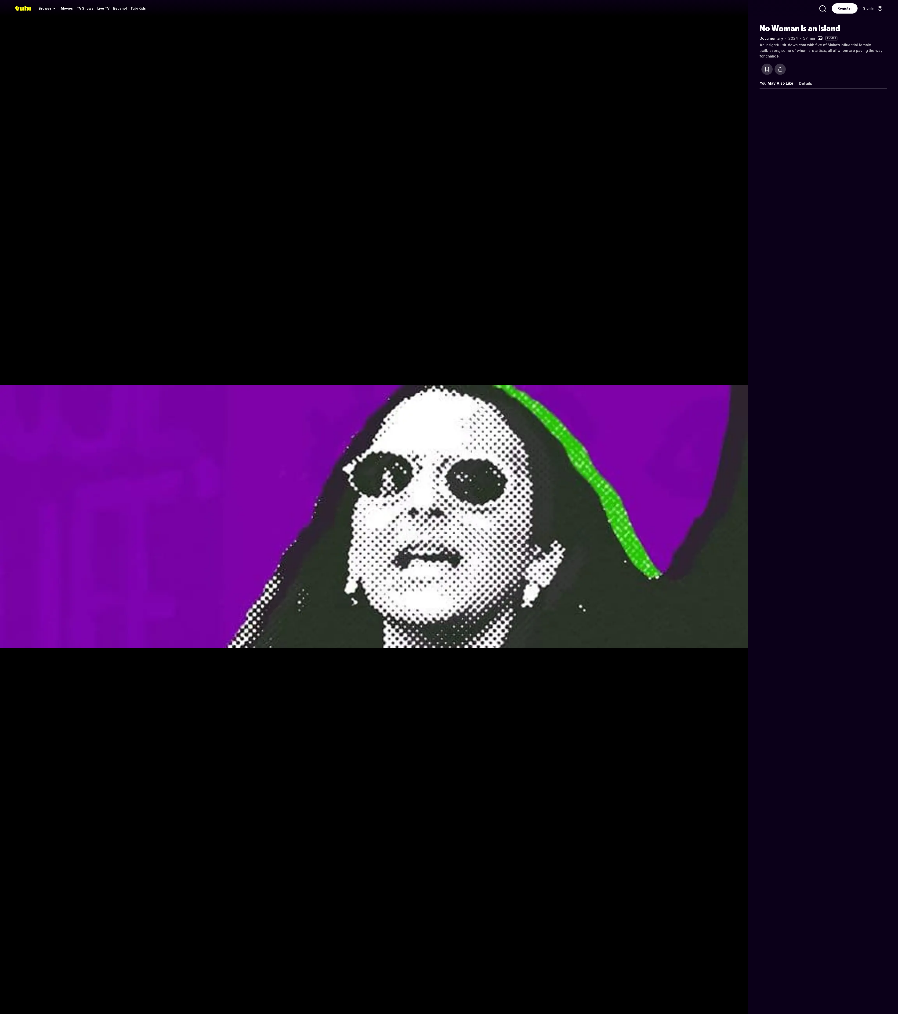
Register (844, 8)
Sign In (868, 8)
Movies (67, 8)
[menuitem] (48, 8)
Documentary (771, 38)
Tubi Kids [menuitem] (138, 8)
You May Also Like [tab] (776, 83)
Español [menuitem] (120, 8)
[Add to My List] (767, 69)
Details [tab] (805, 83)
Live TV (103, 8)
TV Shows (85, 8)
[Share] (780, 69)
